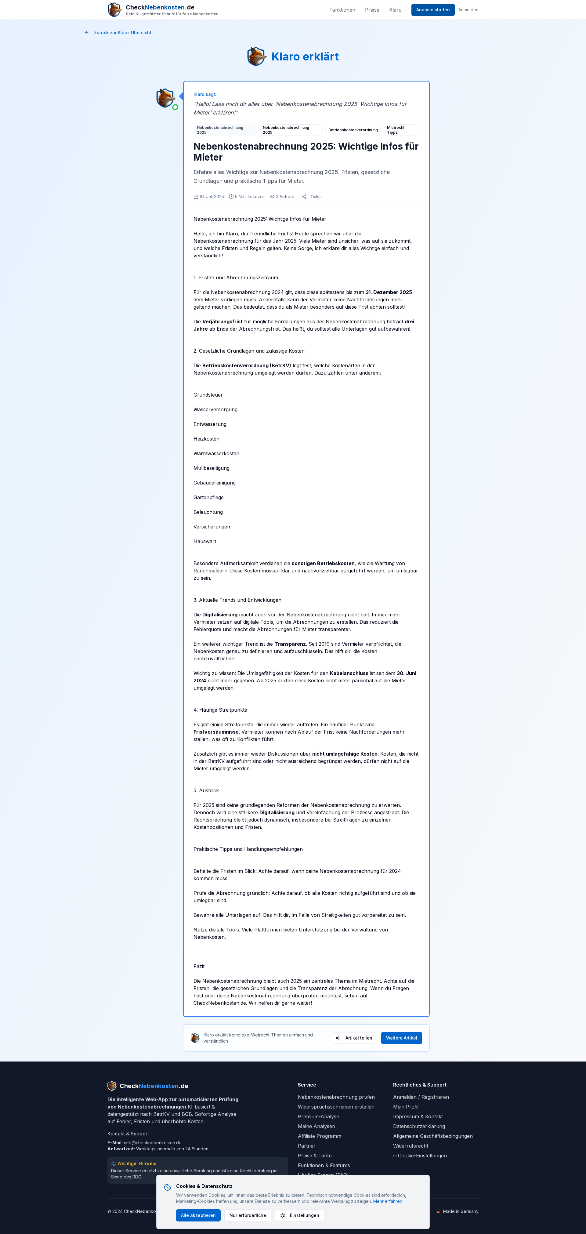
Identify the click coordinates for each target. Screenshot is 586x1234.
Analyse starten (433, 9)
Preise (372, 10)
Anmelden (468, 9)
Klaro (395, 10)
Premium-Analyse (318, 1116)
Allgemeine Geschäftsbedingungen (433, 1136)
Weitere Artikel (401, 1037)
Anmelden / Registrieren (421, 1097)
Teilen (316, 196)
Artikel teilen (358, 1037)
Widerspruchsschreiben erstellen (336, 1107)
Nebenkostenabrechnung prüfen (336, 1097)
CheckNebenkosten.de (220, 1003)
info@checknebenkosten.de (153, 1142)
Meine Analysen (316, 1126)
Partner (307, 1146)
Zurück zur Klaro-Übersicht (122, 32)
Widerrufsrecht (410, 1146)
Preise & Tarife (315, 1155)
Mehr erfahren (387, 1201)
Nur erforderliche (248, 1215)
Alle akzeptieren (198, 1215)
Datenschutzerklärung (419, 1126)
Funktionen (342, 10)
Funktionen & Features (324, 1165)
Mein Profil (405, 1107)
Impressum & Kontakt (418, 1116)
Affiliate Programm (319, 1136)
